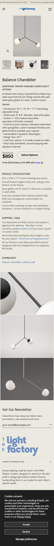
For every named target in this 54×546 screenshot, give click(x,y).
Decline (26, 531)
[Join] (49, 424)
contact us (25, 228)
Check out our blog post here (33, 238)
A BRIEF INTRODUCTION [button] (13, 462)
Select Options (29, 155)
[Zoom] (7, 51)
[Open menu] (6, 9)
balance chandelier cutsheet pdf (18, 262)
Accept (26, 524)
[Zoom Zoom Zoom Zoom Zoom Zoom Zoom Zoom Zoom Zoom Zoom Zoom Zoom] (27, 36)
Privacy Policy (24, 516)
